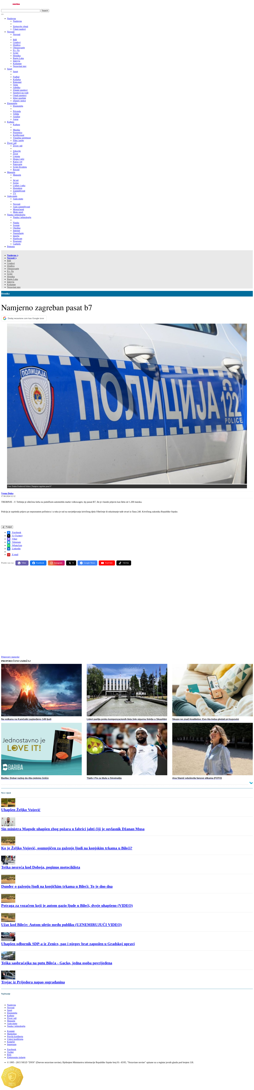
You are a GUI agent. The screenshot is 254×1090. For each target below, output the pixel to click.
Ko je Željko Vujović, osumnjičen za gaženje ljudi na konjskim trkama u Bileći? (66, 848)
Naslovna (11, 18)
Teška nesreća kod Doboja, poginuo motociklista (40, 867)
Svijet (9, 274)
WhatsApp (16, 545)
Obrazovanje (13, 268)
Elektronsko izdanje (16, 1057)
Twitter (10, 1052)
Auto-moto (12, 196)
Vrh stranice (9, 1000)
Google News (89, 563)
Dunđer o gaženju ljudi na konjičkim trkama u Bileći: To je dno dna (57, 886)
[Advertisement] (89, 590)
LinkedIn (16, 548)
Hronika (11, 276)
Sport (9, 69)
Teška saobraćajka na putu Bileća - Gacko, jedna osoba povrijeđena (56, 963)
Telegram (16, 542)
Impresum (11, 1044)
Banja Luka (12, 279)
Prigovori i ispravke (10, 657)
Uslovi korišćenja (15, 1039)
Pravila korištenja (15, 1036)
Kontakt (11, 1031)
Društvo (11, 266)
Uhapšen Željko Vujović (20, 810)
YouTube (109, 563)
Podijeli (8, 527)
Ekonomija (12, 103)
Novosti (10, 31)
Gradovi (11, 263)
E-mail (14, 554)
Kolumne (11, 284)
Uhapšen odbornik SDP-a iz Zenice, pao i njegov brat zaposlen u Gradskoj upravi (68, 944)
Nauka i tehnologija (16, 214)
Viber (14, 539)
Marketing (12, 1034)
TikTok (126, 563)
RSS (9, 1054)
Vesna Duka (7, 493)
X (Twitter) (16, 535)
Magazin (11, 172)
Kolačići (11, 1042)
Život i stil (11, 143)
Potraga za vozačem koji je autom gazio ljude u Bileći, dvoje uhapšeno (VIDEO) (67, 905)
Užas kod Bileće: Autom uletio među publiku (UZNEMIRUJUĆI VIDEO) (61, 925)
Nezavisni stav (14, 287)
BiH (9, 260)
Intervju (10, 282)
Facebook (16, 532)
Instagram (58, 563)
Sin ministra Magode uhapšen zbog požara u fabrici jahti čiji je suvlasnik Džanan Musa (72, 829)
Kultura (10, 122)
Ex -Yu (10, 271)
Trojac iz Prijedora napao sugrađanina (33, 982)
